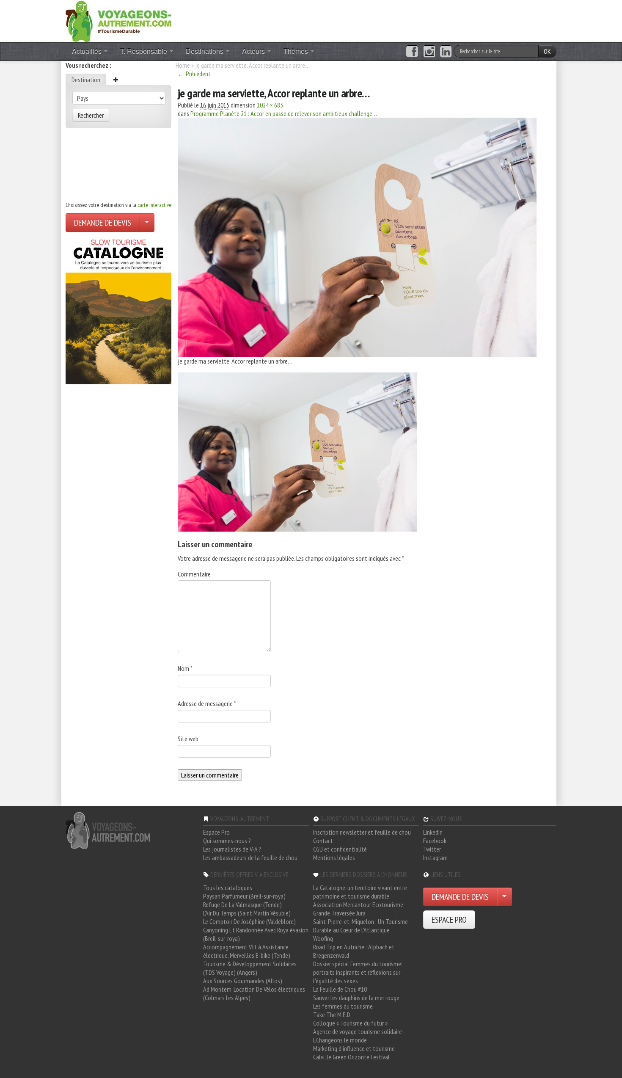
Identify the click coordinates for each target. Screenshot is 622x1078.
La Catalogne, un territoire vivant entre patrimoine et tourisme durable (360, 891)
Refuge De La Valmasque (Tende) (242, 904)
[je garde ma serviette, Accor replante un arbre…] (357, 236)
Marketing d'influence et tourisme (354, 1048)
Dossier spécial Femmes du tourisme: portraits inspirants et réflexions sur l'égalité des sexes (357, 972)
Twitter (432, 849)
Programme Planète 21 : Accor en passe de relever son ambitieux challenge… (283, 113)
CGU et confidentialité (340, 849)
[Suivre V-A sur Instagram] (429, 52)
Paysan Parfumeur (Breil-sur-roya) (244, 896)
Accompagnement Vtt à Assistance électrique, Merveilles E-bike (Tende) (246, 951)
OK (547, 51)
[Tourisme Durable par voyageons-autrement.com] (118, 20)
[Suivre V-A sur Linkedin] (446, 52)
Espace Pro (216, 832)
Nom (185, 668)
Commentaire (194, 574)
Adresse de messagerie (207, 703)
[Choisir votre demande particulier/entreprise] (146, 222)
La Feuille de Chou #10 (340, 989)
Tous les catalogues (227, 887)
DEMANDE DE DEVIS (102, 222)
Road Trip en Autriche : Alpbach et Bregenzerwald (353, 951)
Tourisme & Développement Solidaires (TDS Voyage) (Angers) (250, 967)
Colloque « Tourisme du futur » (350, 1023)
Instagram (435, 857)
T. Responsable (144, 51)
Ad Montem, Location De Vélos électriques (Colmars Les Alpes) (254, 993)
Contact (323, 840)
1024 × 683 (270, 105)
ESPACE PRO (449, 919)
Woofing (323, 938)
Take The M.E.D (331, 1014)
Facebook (434, 840)
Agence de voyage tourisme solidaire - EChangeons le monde (359, 1035)
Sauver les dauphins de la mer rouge (356, 997)
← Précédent (194, 73)
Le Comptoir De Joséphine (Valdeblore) (249, 921)
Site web (188, 738)
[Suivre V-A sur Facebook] (412, 52)
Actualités (87, 51)
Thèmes (296, 51)
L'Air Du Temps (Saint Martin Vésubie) (247, 913)
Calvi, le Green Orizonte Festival (351, 1057)
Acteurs (254, 51)
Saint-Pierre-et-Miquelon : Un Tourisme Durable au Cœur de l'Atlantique (360, 925)
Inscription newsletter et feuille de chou (362, 832)
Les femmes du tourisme (343, 1006)
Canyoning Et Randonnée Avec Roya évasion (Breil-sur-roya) (255, 934)
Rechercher (91, 115)
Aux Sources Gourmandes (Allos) (242, 980)
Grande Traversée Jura (339, 913)
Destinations (205, 51)
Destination (86, 79)
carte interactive (154, 205)
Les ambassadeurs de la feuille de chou (250, 857)
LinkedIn (433, 832)
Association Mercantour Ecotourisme (358, 904)
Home (183, 65)
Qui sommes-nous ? (227, 840)
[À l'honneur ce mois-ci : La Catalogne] (118, 309)
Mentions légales (334, 857)
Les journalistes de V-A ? (232, 849)
